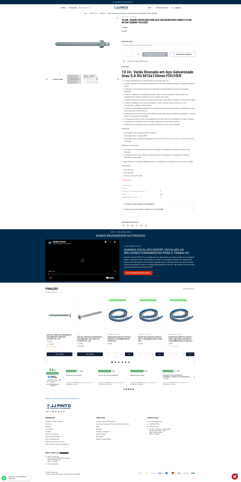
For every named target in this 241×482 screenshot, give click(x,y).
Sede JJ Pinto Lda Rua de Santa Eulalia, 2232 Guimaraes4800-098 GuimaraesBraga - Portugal (59, 459)
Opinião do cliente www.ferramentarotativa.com (62, 398)
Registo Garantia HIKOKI (103, 439)
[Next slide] (118, 79)
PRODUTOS (93, 13)
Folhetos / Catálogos (102, 431)
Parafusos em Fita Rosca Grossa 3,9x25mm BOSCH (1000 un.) (119, 339)
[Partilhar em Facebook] (123, 225)
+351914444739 (154, 424)
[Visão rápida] (70, 315)
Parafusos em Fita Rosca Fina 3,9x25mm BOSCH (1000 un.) (150, 339)
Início (85, 13)
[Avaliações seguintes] (194, 377)
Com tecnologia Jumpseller (72, 474)
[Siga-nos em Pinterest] (89, 8)
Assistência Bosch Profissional (105, 421)
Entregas (48, 426)
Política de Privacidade (52, 436)
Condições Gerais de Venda (54, 421)
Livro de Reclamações (52, 439)
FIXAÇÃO (102, 13)
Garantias (48, 431)
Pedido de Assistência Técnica (55, 441)
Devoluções (49, 429)
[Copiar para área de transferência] (146, 225)
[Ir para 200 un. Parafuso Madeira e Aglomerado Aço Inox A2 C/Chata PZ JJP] (90, 315)
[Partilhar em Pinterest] (136, 225)
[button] (112, 362)
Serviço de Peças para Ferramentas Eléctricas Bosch (112, 424)
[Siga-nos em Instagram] (80, 8)
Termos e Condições (51, 434)
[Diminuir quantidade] (123, 54)
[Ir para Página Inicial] (120, 7)
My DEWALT (100, 436)
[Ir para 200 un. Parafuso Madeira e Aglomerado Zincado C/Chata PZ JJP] (59, 315)
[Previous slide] (46, 79)
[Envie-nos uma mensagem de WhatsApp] (4, 478)
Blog (97, 426)
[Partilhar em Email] (141, 225)
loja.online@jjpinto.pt (155, 421)
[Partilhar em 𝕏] (127, 225)
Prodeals (99, 429)
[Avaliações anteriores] (63, 377)
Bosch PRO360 (101, 434)
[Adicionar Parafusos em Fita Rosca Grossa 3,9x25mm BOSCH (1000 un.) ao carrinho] (129, 354)
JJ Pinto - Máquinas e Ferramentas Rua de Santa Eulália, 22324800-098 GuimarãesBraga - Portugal (160, 431)
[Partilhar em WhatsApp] (132, 225)
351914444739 (153, 426)
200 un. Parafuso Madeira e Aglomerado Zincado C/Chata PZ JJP (59, 337)
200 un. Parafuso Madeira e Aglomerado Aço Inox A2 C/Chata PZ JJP (89, 339)
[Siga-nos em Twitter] (85, 8)
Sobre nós (48, 424)
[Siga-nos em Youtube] (87, 8)
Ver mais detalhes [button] (52, 464)
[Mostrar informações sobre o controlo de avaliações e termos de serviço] (60, 380)
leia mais (166, 378)
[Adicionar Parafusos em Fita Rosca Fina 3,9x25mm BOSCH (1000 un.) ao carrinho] (159, 354)
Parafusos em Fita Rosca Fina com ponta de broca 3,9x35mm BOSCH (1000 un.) (181, 339)
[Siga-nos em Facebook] (82, 8)
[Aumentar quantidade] (138, 54)
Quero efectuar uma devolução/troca (57, 444)
